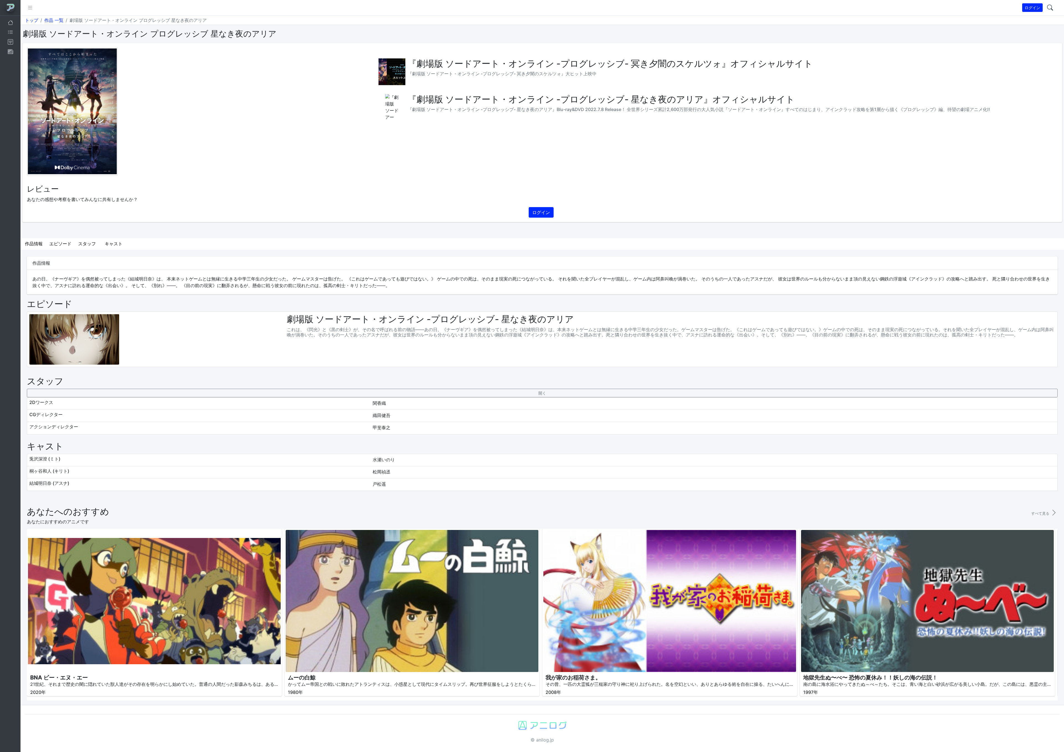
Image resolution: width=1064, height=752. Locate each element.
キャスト (113, 243)
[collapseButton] (542, 393)
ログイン (1032, 7)
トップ (31, 20)
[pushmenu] (30, 7)
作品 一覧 (53, 20)
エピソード (60, 243)
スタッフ (87, 243)
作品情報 (34, 243)
